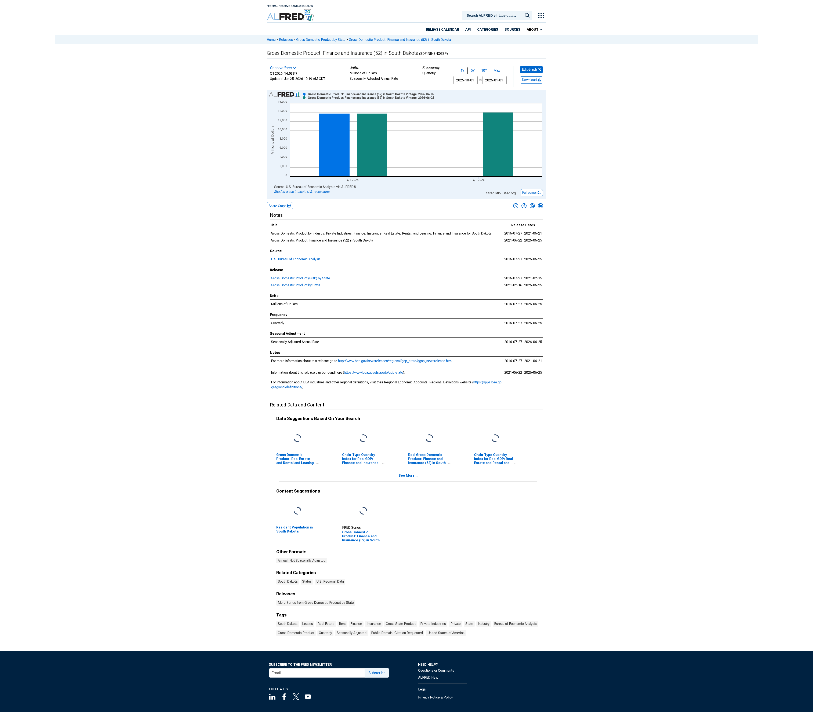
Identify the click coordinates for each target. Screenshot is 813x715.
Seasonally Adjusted (351, 633)
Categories (487, 29)
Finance (356, 624)
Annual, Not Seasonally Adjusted (301, 561)
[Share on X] (515, 205)
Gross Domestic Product (296, 633)
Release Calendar (442, 29)
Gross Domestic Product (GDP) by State (300, 278)
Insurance (374, 624)
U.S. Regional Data (330, 581)
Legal (422, 689)
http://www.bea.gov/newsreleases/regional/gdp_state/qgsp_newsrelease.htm (395, 361)
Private (456, 624)
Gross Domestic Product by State (321, 40)
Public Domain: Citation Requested (397, 633)
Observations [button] (281, 68)
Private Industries (433, 624)
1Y (462, 71)
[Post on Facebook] (524, 205)
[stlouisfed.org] (290, 6)
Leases (307, 624)
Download (530, 80)
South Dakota (287, 581)
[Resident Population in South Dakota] (297, 511)
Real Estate (326, 624)
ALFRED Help (428, 677)
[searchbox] (497, 15)
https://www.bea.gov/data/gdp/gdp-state (373, 373)
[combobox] (497, 15)
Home (271, 40)
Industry (483, 624)
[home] (291, 15)
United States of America (446, 633)
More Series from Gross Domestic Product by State (316, 603)
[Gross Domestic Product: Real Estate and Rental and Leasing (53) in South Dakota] (297, 438)
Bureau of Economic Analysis (515, 624)
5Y (473, 71)
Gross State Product (401, 624)
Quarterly (325, 633)
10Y (484, 71)
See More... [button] (408, 475)
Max (497, 71)
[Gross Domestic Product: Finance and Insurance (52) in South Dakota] (363, 511)
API (468, 29)
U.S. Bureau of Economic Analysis (296, 259)
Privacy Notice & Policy (435, 697)
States (307, 581)
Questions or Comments (436, 670)
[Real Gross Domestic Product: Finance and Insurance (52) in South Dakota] (429, 438)
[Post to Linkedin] (540, 205)
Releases (286, 40)
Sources (512, 29)
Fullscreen (530, 193)
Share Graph (278, 206)
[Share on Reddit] (532, 205)
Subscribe (377, 673)
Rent (342, 624)
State (469, 624)
